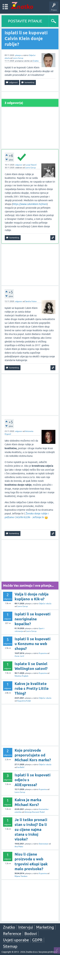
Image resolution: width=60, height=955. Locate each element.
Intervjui (25, 927)
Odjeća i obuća (45, 603)
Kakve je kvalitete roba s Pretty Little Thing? (32, 688)
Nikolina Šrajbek (21, 676)
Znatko (36, 61)
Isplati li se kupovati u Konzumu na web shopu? (32, 644)
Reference (12, 933)
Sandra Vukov (31, 301)
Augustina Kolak (24, 701)
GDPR (37, 940)
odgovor (18, 165)
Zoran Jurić (19, 656)
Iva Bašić (20, 767)
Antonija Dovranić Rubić (34, 812)
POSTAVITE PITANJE (25, 21)
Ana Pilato (19, 846)
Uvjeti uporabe (16, 940)
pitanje (18, 55)
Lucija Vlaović (31, 165)
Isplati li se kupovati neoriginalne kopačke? (32, 619)
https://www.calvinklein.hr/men (30, 204)
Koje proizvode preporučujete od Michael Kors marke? (33, 755)
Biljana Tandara (21, 876)
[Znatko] (21, 5)
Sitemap (10, 946)
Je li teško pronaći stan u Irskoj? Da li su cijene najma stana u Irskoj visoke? (31, 829)
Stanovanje (43, 844)
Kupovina (43, 653)
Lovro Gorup (18, 58)
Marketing (45, 927)
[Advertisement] (30, 128)
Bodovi (30, 933)
